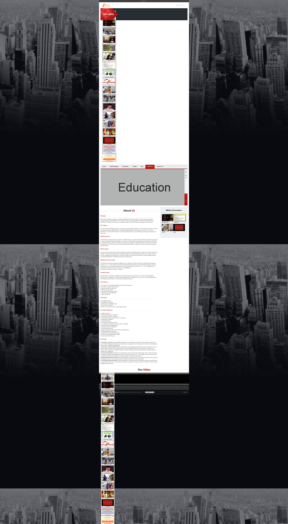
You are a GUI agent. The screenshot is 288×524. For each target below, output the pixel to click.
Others (135, 166)
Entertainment (179, 5)
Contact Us (160, 166)
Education (125, 166)
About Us (150, 166)
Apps (142, 166)
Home (104, 166)
